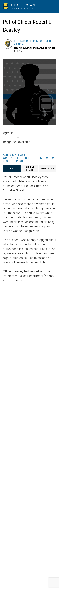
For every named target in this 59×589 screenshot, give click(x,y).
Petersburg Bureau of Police (33, 41)
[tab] (12, 168)
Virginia (19, 44)
